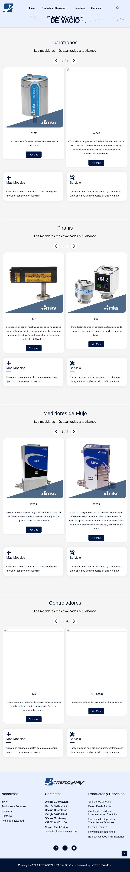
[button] (34, 163)
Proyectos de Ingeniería (101, 832)
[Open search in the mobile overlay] (117, 8)
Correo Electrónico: (56, 827)
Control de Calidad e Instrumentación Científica (102, 813)
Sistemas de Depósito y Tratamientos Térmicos (101, 821)
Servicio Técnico (97, 827)
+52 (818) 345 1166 (56, 822)
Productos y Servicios (53, 8)
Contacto (96, 8)
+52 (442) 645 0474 (56, 814)
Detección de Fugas (99, 806)
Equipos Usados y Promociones (106, 836)
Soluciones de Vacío (99, 801)
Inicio (32, 8)
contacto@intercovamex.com (61, 831)
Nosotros (80, 8)
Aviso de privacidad (13, 820)
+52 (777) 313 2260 (56, 806)
